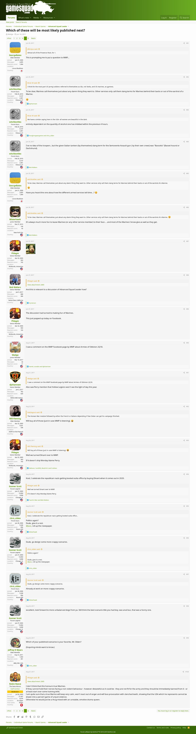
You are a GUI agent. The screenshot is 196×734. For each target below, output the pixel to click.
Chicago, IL (19, 497)
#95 (187, 506)
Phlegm (15, 253)
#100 (187, 672)
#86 (187, 207)
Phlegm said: (32, 281)
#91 (187, 373)
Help (184, 728)
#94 (187, 474)
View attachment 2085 (35, 285)
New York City (18, 232)
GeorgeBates (15, 55)
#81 (187, 43)
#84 (187, 142)
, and (40, 366)
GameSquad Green (15, 728)
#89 (187, 309)
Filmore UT (19, 100)
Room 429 (19, 529)
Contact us (151, 728)
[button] (30, 17)
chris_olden (15, 518)
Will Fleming (15, 418)
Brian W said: (32, 83)
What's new (23, 17)
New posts (10, 22)
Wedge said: (32, 378)
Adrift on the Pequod (16, 432)
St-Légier (20, 701)
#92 (187, 406)
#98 (187, 606)
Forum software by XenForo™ (98, 732)
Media (36, 17)
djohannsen (15, 384)
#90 (187, 343)
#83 (187, 110)
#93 (187, 440)
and (41, 136)
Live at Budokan (17, 68)
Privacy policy (176, 728)
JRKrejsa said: (32, 49)
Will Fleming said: (34, 446)
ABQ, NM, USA (18, 663)
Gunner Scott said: (34, 512)
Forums (11, 17)
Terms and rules (163, 728)
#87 (187, 241)
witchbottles (15, 89)
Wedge (10, 34)
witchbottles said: (34, 179)
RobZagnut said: (33, 412)
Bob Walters (15, 287)
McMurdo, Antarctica (16, 266)
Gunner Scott (15, 486)
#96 (187, 538)
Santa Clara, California (15, 300)
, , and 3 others (43, 468)
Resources (48, 17)
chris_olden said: (33, 549)
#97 (187, 574)
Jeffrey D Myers (15, 650)
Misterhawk (15, 219)
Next (33, 38)
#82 (187, 77)
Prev (9, 38)
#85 (187, 173)
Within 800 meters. (16, 398)
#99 (187, 638)
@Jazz (28, 526)
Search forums (21, 22)
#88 (187, 275)
